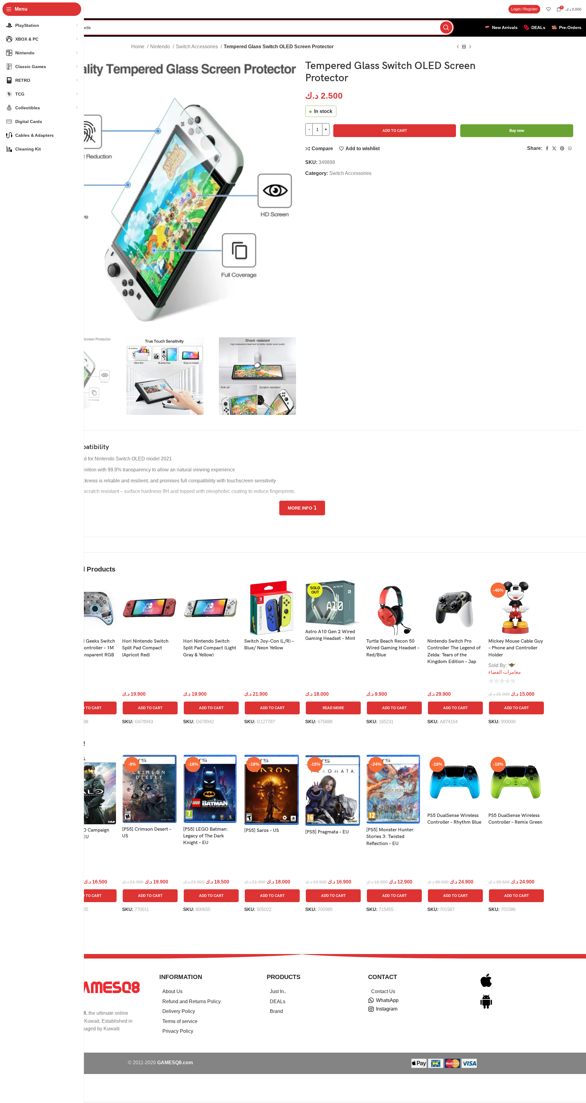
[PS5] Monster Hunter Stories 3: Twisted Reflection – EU (389, 837)
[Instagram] (371, 1009)
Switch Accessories (197, 46)
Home (138, 46)
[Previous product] (458, 47)
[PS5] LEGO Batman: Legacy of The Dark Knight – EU (205, 836)
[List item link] (205, 992)
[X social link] (554, 148)
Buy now (516, 130)
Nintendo (160, 46)
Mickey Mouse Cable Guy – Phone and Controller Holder (515, 648)
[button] (89, 708)
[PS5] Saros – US (261, 830)
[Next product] (470, 47)
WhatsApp (387, 1000)
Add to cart (394, 130)
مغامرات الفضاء (504, 672)
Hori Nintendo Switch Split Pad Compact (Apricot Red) (145, 648)
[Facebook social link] (547, 148)
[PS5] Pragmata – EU (327, 832)
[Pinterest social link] (562, 148)
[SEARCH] (446, 27)
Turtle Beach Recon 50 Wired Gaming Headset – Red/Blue (392, 648)
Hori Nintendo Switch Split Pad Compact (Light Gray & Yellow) (209, 648)
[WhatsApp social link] (569, 148)
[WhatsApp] (371, 1000)
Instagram (386, 1008)
